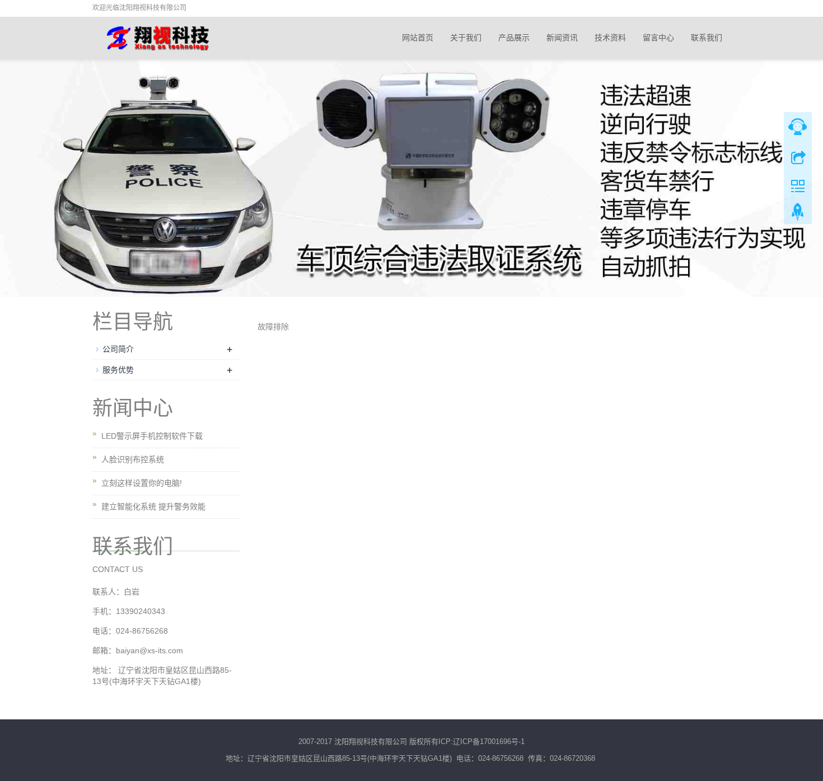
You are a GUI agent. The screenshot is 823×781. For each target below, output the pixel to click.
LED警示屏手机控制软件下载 (152, 435)
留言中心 (658, 38)
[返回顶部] (798, 215)
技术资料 (610, 38)
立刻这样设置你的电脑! (141, 482)
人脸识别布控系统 (132, 459)
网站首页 (417, 38)
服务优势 (118, 369)
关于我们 (465, 38)
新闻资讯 (562, 38)
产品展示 (514, 38)
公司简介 (118, 349)
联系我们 (706, 38)
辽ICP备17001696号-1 (489, 741)
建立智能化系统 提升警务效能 (153, 506)
